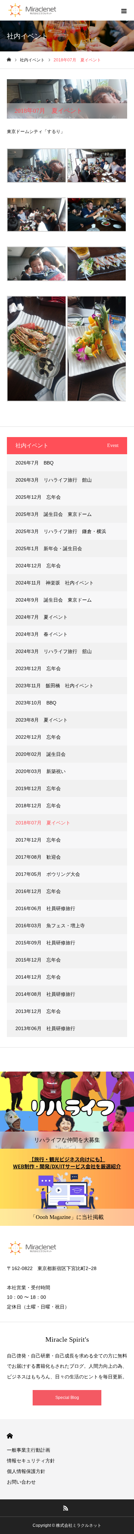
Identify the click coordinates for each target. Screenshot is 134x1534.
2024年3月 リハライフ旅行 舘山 (53, 651)
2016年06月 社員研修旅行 (45, 908)
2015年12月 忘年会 (38, 960)
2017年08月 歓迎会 (38, 857)
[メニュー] (124, 10)
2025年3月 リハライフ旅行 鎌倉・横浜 (60, 531)
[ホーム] (9, 60)
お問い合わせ (21, 1482)
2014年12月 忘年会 (38, 977)
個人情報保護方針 (26, 1471)
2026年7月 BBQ (34, 463)
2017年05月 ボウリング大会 (47, 874)
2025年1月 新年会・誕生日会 (48, 548)
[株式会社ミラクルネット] (32, 10)
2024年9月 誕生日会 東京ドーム (53, 600)
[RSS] (66, 1508)
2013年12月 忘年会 (38, 1011)
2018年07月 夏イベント (42, 822)
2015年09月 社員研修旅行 (45, 942)
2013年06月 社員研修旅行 (45, 1028)
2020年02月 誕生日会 (40, 754)
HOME (10, 1436)
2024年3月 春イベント (41, 634)
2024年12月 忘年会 (38, 565)
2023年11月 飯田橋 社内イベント (54, 685)
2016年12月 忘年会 (38, 891)
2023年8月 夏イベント (41, 720)
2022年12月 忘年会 (38, 737)
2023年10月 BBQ (35, 702)
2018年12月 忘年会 (38, 805)
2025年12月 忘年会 (38, 497)
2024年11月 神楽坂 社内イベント (54, 582)
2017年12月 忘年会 (38, 840)
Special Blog (67, 1397)
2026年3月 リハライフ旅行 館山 (53, 480)
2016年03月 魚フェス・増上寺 (50, 925)
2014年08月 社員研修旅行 (45, 994)
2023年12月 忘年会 (38, 668)
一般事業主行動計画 (28, 1450)
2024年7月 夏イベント (41, 617)
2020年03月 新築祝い (40, 771)
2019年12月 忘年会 (38, 788)
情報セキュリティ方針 (31, 1460)
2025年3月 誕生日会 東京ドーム (53, 514)
